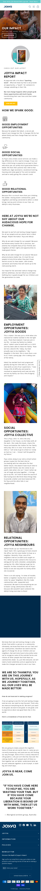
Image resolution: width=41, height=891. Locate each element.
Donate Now (9, 35)
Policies (6, 845)
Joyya (5, 833)
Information (9, 839)
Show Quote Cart (39, 368)
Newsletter (8, 852)
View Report (11, 103)
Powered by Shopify (25, 888)
